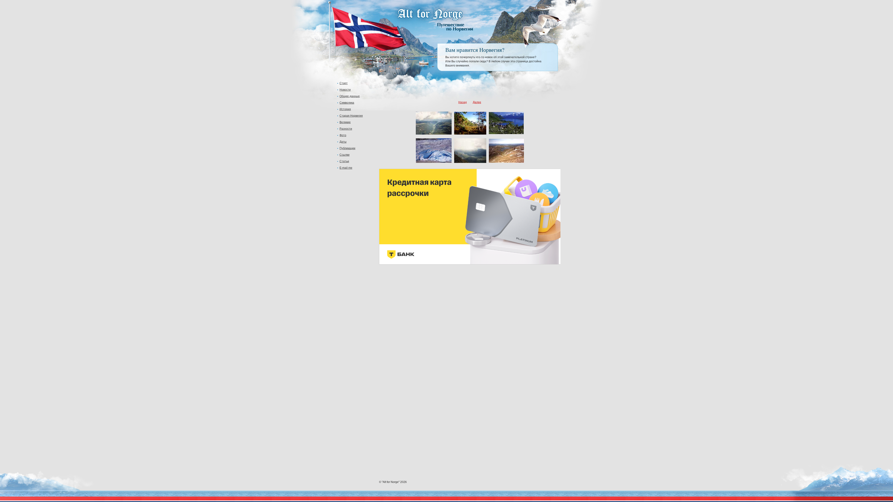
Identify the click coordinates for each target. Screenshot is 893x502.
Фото (343, 135)
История (345, 109)
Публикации (347, 148)
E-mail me (346, 167)
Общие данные (350, 96)
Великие (345, 122)
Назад (462, 102)
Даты (343, 141)
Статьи (344, 161)
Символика (347, 102)
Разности (346, 128)
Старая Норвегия (351, 115)
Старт (344, 83)
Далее (477, 102)
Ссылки (345, 154)
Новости (345, 89)
